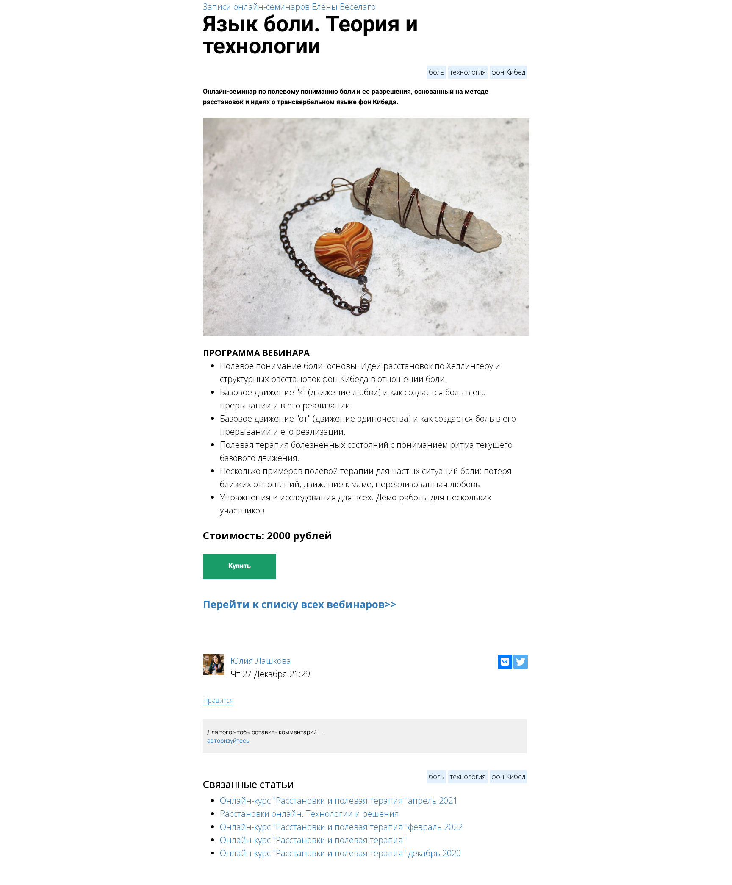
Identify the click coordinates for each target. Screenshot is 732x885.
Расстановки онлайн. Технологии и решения (309, 813)
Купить (239, 566)
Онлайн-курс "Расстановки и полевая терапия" (313, 840)
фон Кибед (508, 72)
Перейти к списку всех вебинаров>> (299, 604)
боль (436, 72)
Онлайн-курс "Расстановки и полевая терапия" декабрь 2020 (340, 853)
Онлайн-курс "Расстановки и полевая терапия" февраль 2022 (341, 826)
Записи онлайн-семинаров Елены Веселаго (289, 6)
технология (468, 72)
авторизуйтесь (228, 740)
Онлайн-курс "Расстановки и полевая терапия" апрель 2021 (339, 800)
